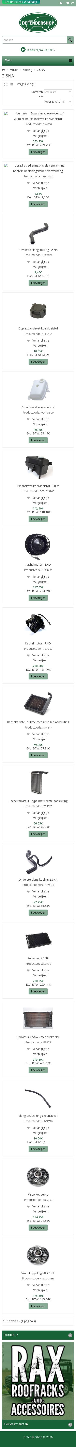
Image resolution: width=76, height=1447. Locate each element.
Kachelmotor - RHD (38, 643)
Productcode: (33, 124)
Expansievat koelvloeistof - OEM (38, 486)
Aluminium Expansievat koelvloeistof (38, 119)
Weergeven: (52, 101)
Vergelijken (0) (26, 84)
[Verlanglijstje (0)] (67, 3)
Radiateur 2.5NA (38, 958)
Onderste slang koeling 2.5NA (38, 879)
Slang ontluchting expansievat (38, 1116)
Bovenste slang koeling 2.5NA (38, 250)
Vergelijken (40, 136)
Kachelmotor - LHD (38, 564)
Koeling (27, 70)
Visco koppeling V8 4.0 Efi (38, 1273)
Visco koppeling (38, 1194)
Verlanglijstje (40, 131)
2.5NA (41, 70)
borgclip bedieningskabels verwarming (38, 171)
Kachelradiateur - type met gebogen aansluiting (38, 722)
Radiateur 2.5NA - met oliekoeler (38, 1037)
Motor (14, 70)
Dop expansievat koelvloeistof (38, 328)
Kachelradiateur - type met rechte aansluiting (38, 801)
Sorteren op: (37, 93)
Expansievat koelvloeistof (38, 407)
